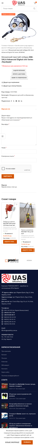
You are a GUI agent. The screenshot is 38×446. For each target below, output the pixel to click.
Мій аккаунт (5, 365)
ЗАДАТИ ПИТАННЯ (19, 71)
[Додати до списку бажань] (16, 204)
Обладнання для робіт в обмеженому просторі (18, 96)
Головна (4, 46)
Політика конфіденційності (10, 376)
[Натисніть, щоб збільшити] (5, 39)
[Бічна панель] (2, 136)
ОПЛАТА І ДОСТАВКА (19, 74)
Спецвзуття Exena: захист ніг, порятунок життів (22, 414)
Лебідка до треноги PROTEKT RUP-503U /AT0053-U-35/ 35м (9, 223)
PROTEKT (5, 231)
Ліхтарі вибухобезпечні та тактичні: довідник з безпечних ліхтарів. (20, 404)
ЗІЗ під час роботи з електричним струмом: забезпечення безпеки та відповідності (20, 425)
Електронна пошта (8, 156)
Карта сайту (5, 372)
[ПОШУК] (34, 8)
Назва (4, 148)
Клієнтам (4, 362)
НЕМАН (29, 260)
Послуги (4, 358)
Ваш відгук (5, 124)
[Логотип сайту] (19, 3)
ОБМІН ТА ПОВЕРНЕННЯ (19, 78)
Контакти (4, 369)
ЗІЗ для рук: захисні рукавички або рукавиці (20, 395)
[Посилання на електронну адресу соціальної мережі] (16, 101)
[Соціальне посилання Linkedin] (21, 101)
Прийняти (27, 442)
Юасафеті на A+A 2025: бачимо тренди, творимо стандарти (22, 385)
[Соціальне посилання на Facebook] (11, 101)
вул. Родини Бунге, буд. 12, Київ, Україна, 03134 (18, 293)
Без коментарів (20, 389)
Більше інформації (12, 442)
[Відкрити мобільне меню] (3, 3)
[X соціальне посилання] (13, 101)
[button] (10, 242)
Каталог (11, 46)
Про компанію (6, 351)
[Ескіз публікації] (5, 386)
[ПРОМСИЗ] (12, 261)
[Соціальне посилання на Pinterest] (19, 101)
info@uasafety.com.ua (10, 330)
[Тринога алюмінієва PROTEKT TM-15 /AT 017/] (28, 215)
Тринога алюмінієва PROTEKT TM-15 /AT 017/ (27, 232)
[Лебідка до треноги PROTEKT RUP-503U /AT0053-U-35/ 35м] (10, 211)
